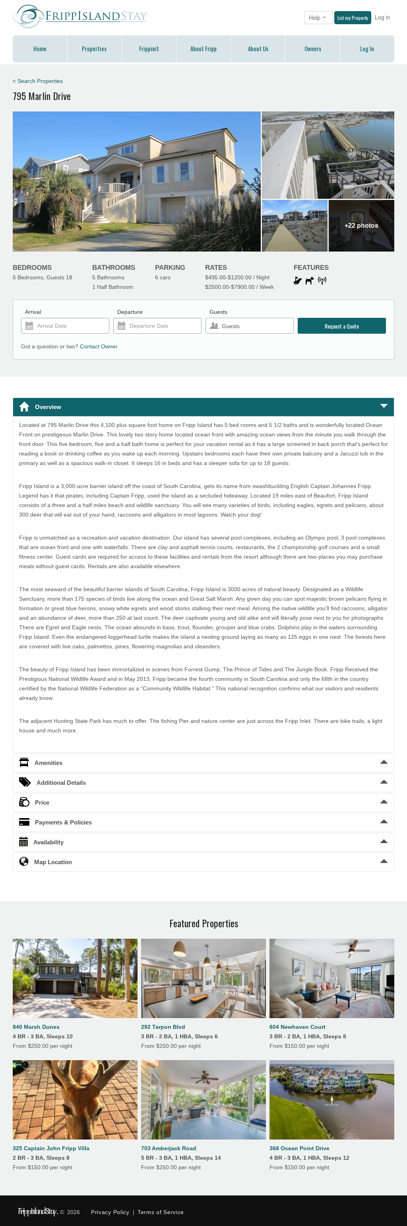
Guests (218, 312)
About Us (258, 48)
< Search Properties (38, 81)
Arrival (33, 312)
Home (40, 48)
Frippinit (149, 48)
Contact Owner (99, 346)
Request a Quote (342, 326)
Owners (312, 48)
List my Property (352, 17)
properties (94, 48)
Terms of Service (161, 1212)
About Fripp (203, 48)
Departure (130, 312)
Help (315, 17)
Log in (382, 17)
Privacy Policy (110, 1212)
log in (367, 48)
